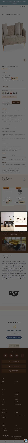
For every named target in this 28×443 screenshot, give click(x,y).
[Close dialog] (26, 213)
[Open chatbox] (25, 440)
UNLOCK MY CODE (20, 226)
